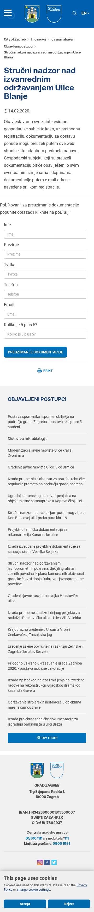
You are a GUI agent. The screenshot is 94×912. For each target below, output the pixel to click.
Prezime (11, 244)
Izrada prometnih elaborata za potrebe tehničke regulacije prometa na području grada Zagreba (46, 481)
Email (9, 304)
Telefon (11, 284)
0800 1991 (61, 843)
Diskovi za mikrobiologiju (28, 439)
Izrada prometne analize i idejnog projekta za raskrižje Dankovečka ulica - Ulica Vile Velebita (44, 615)
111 (67, 838)
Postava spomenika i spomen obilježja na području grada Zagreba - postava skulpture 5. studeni (45, 421)
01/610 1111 (34, 838)
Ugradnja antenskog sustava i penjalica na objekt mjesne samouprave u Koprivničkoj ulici (45, 498)
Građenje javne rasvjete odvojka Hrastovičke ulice (43, 598)
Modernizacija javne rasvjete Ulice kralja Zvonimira (40, 453)
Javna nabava (62, 39)
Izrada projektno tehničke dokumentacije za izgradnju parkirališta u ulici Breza (43, 721)
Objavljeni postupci (18, 46)
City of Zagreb (15, 39)
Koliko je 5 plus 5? (20, 324)
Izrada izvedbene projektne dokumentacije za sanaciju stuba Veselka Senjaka (44, 549)
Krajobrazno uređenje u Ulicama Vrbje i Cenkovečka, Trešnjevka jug (39, 632)
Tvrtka (9, 264)
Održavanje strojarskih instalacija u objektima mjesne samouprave (44, 704)
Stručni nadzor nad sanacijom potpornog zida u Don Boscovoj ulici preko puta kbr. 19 (46, 515)
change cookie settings (33, 889)
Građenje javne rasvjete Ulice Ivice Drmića (41, 467)
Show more (47, 737)
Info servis (38, 39)
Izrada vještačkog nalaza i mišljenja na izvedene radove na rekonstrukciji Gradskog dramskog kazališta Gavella (46, 685)
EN (84, 13)
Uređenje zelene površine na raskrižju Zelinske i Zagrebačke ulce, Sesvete (45, 649)
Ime (7, 224)
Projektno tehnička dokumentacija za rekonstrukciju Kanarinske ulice (38, 532)
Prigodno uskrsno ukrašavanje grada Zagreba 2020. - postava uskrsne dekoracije (45, 665)
